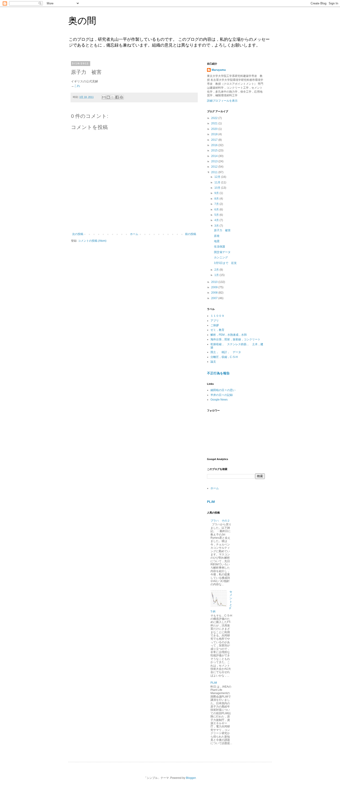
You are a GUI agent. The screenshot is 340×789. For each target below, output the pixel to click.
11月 (217, 182)
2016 (214, 145)
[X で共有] (112, 97)
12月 (217, 176)
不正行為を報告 (218, 373)
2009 (214, 287)
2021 (214, 123)
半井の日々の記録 (221, 395)
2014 (214, 156)
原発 (216, 236)
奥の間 (82, 21)
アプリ (214, 320)
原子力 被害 (222, 230)
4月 (216, 220)
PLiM (211, 502)
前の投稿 (190, 234)
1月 (216, 275)
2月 (216, 269)
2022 (214, 118)
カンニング (221, 257)
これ (77, 86)
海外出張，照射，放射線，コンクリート (235, 339)
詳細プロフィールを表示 (222, 100)
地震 (216, 241)
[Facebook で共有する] (117, 97)
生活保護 (219, 246)
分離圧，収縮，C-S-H (224, 357)
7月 (216, 204)
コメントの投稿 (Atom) (92, 240)
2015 (214, 150)
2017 (214, 139)
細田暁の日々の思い (222, 390)
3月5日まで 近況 (225, 263)
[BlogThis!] (108, 97)
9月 (216, 193)
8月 (216, 198)
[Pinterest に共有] (121, 97)
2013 (214, 161)
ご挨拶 (214, 325)
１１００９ (217, 315)
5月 (216, 214)
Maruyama (219, 70)
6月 (216, 209)
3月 (216, 225)
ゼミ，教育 (217, 330)
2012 (214, 166)
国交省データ (222, 252)
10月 (217, 187)
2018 (214, 134)
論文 (213, 361)
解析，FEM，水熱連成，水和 (228, 334)
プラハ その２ (220, 520)
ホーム (134, 234)
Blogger (191, 778)
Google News (219, 399)
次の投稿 (77, 234)
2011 (214, 172)
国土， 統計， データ (225, 352)
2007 (214, 298)
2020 (214, 129)
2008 (214, 292)
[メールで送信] (104, 97)
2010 (214, 282)
